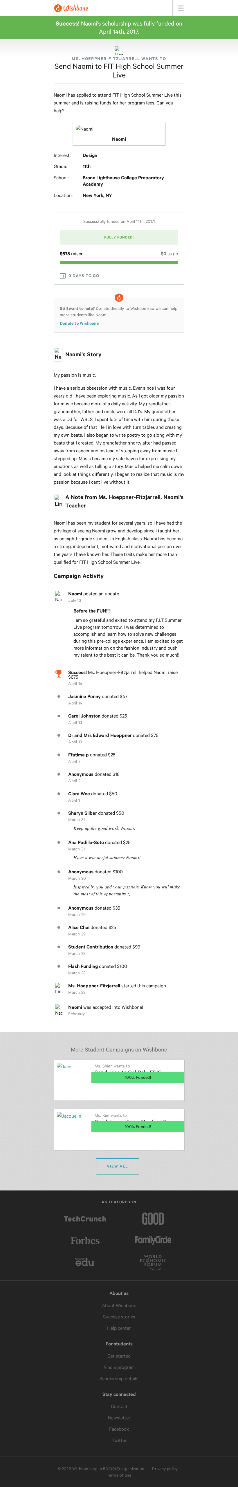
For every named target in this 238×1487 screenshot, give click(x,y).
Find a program (119, 1367)
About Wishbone (119, 1305)
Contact (119, 1406)
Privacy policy (165, 1468)
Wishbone (71, 8)
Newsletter (119, 1418)
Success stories (119, 1317)
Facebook (119, 1429)
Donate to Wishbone (79, 323)
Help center (119, 1328)
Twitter (119, 1440)
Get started (119, 1356)
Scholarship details (119, 1378)
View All (117, 1166)
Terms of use (119, 1475)
